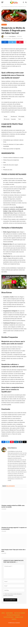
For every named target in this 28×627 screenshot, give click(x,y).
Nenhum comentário (7, 38)
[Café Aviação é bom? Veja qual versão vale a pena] (14, 541)
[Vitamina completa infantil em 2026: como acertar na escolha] (14, 497)
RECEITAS (4, 24)
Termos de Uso (19, 617)
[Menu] (2, 2)
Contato (14, 619)
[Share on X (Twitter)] (12, 42)
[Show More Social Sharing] (25, 42)
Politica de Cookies (19, 613)
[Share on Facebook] (5, 42)
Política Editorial (9, 617)
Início (2, 6)
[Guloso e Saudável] (14, 2)
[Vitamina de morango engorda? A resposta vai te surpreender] (14, 519)
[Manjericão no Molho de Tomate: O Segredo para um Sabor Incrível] (14, 15)
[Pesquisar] (26, 2)
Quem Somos (9, 613)
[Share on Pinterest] (19, 42)
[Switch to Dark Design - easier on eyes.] (23, 2)
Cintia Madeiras (12, 36)
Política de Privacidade (13, 615)
